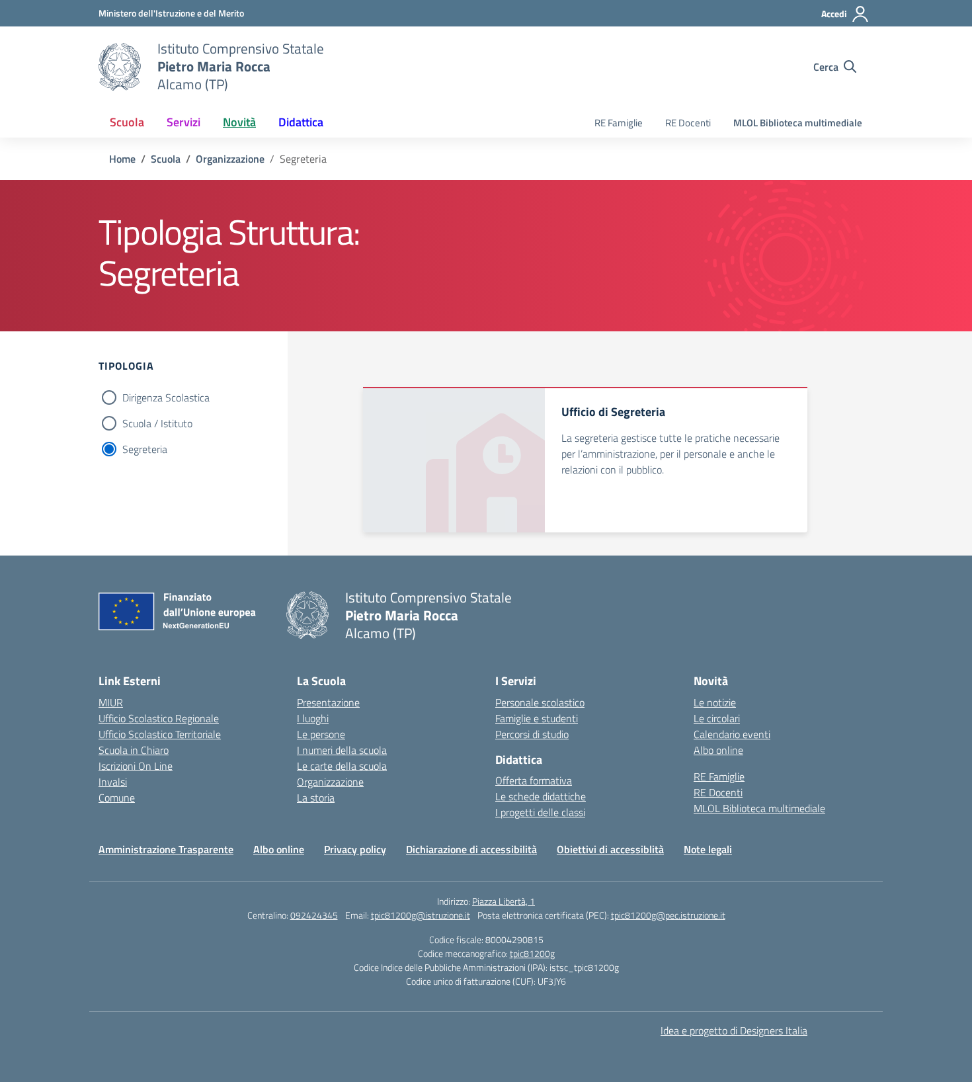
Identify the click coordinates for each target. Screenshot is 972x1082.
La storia (316, 798)
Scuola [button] (127, 122)
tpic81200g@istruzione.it (420, 915)
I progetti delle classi (540, 812)
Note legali (708, 849)
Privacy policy (355, 849)
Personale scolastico (540, 702)
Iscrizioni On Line (136, 766)
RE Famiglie (618, 122)
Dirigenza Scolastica (166, 397)
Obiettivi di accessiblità (610, 849)
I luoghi (313, 718)
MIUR (111, 702)
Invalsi (113, 782)
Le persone (321, 734)
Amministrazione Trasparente (166, 849)
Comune (117, 798)
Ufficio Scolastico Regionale (159, 718)
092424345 (314, 915)
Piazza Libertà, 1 (503, 901)
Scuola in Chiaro (134, 750)
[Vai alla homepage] (120, 67)
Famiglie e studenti (536, 718)
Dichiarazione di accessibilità (471, 849)
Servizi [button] (183, 122)
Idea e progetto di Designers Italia (734, 1030)
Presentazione (328, 702)
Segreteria (144, 449)
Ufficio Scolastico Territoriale (160, 734)
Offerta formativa (533, 780)
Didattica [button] (300, 122)
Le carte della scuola (342, 766)
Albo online (718, 750)
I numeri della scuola (342, 750)
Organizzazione (330, 782)
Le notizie (715, 702)
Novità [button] (239, 122)
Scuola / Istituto (157, 423)
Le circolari (717, 718)
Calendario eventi (732, 734)
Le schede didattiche (540, 796)
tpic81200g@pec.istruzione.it (668, 915)
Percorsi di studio (532, 734)
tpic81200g (532, 953)
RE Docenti (688, 122)
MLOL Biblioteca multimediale (797, 122)
